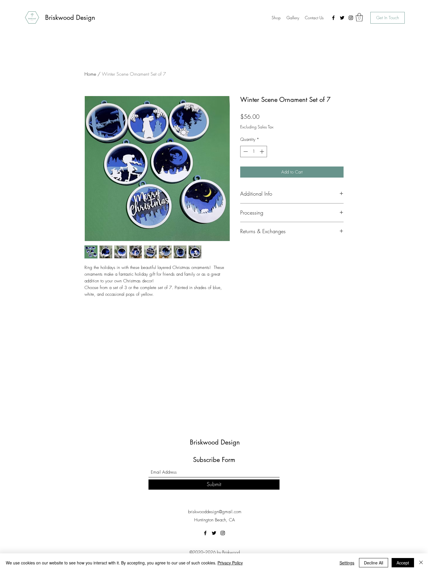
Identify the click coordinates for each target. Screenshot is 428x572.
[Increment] (262, 151)
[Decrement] (245, 151)
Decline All (373, 563)
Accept (403, 563)
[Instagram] (351, 18)
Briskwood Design (70, 17)
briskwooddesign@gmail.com (214, 512)
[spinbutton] (254, 151)
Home (90, 74)
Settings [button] (346, 563)
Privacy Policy (230, 563)
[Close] (421, 562)
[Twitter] (342, 18)
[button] (359, 17)
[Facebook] (333, 18)
